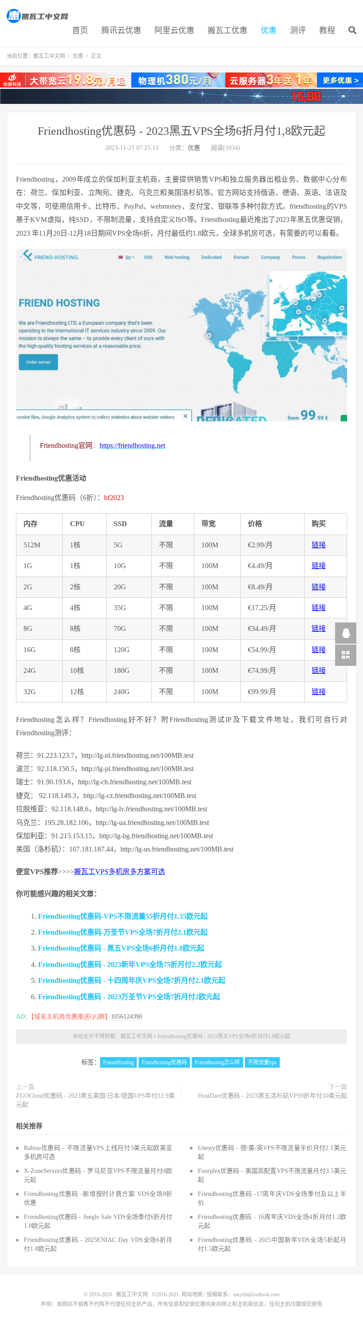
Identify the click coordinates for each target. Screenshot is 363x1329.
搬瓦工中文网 (38, 16)
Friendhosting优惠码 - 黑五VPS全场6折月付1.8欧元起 (121, 948)
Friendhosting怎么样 (217, 1062)
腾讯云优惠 (121, 30)
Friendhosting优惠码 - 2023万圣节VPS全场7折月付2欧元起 (129, 997)
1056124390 (126, 1016)
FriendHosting (118, 1062)
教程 (327, 30)
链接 (319, 545)
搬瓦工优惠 (227, 30)
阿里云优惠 (174, 30)
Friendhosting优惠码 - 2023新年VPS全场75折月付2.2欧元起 (130, 964)
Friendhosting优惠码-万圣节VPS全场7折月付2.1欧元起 (123, 932)
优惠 (269, 30)
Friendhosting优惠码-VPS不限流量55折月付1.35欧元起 (123, 916)
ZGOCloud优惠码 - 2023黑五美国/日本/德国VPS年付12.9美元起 (95, 1100)
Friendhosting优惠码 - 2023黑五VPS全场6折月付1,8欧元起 (181, 131)
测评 (298, 30)
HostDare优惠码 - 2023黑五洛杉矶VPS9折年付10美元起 (272, 1095)
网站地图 (192, 1294)
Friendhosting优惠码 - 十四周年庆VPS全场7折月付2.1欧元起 (131, 980)
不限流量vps (262, 1062)
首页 (80, 30)
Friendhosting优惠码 (164, 1062)
